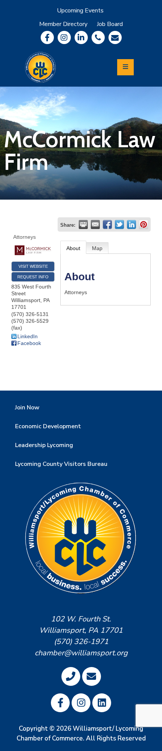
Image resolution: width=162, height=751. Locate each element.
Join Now (27, 407)
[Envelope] (115, 37)
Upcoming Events (80, 10)
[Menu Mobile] (125, 67)
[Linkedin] (81, 37)
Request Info (33, 277)
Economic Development (48, 426)
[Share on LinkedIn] (131, 224)
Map (97, 248)
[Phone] (98, 37)
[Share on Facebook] (107, 224)
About (73, 248)
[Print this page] (83, 224)
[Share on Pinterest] (143, 224)
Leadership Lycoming (44, 445)
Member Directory (63, 24)
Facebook (29, 343)
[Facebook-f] (47, 37)
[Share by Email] (95, 224)
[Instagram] (64, 37)
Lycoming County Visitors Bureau (61, 464)
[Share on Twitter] (119, 224)
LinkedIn (27, 336)
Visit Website (33, 266)
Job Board (110, 24)
